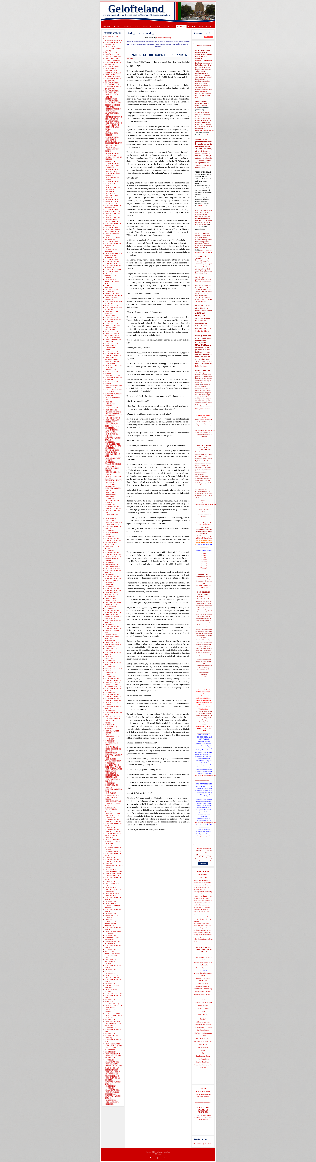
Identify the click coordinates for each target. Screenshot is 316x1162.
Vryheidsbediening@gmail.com (206, 504)
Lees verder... (203, 863)
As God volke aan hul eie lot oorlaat (203, 958)
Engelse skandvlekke (203, 1062)
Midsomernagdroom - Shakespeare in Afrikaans (203, 1023)
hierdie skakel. (202, 91)
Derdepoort (203, 1044)
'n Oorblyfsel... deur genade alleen (203, 974)
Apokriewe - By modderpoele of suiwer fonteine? (203, 1016)
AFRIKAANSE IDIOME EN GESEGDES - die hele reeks (203, 1117)
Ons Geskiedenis (168, 27)
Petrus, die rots (203, 1005)
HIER (209, 165)
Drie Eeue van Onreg (203, 1056)
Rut (203, 1053)
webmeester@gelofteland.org (205, 430)
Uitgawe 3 (203, 557)
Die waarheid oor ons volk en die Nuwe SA (203, 964)
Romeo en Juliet (203, 1008)
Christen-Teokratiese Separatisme (203, 979)
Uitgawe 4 (203, 559)
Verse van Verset (203, 983)
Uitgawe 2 (203, 555)
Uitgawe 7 (203, 566)
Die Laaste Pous (203, 1047)
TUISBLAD (106, 27)
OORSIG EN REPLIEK (204, 544)
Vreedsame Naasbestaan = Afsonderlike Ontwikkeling (203, 987)
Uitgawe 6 (203, 564)
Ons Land (127, 27)
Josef (203, 1050)
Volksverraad (198, 968)
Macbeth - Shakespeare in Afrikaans (203, 1034)
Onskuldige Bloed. (202, 331)
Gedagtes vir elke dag (163, 37)
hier (196, 97)
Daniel (203, 1000)
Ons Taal (157, 27)
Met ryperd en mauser (203, 1038)
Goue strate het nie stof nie (203, 1041)
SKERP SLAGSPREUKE (204, 1095)
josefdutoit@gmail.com (204, 722)
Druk (128, 58)
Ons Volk (137, 27)
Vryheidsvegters (200, 301)
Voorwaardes (162, 1158)
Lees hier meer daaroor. (203, 281)
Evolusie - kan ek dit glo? (203, 1003)
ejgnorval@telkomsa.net (203, 60)
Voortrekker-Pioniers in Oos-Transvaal (203, 1066)
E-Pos (131, 58)
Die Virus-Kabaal (205, 27)
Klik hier (196, 917)
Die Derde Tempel (203, 1030)
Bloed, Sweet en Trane (202, 409)
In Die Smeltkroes (201, 366)
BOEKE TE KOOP (204, 849)
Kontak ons (153, 1158)
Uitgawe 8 (203, 568)
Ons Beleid (117, 27)
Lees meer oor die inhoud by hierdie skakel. (203, 251)
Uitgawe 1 (203, 553)
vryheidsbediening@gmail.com (205, 775)
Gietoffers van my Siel (204, 836)
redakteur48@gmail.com (204, 538)
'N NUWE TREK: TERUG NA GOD (204, 728)
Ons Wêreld (181, 27)
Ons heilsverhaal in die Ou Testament (203, 995)
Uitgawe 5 (203, 562)
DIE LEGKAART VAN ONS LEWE (203, 586)
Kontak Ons (192, 27)
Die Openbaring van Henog (203, 1027)
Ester (203, 1011)
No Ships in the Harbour (203, 991)
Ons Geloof (147, 27)
